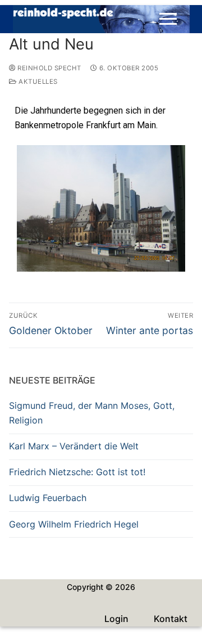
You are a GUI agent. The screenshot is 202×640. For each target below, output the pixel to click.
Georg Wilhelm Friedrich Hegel (74, 524)
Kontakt (170, 618)
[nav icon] (168, 19)
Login (116, 618)
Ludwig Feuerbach (47, 497)
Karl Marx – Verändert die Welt (74, 446)
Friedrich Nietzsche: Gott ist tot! (77, 471)
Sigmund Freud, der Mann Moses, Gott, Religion (92, 413)
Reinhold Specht (48, 68)
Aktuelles (37, 81)
